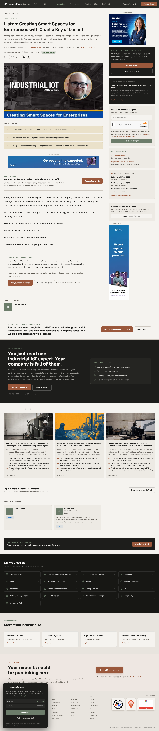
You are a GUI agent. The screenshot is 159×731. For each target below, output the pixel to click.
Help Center (55, 718)
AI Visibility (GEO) (88, 47)
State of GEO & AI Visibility (122, 162)
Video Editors (75, 702)
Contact (92, 702)
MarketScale (36, 47)
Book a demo (131, 65)
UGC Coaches (75, 709)
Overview (26, 4)
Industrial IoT (11, 18)
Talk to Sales (94, 705)
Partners (92, 712)
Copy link (16, 57)
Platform (37, 4)
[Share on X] (24, 57)
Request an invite (130, 4)
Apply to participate (131, 216)
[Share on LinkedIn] (28, 57)
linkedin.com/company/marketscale (34, 244)
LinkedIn (59, 526)
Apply (73, 715)
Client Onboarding (57, 715)
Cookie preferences (149, 727)
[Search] (109, 4)
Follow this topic (132, 141)
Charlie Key (69, 508)
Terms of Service (126, 727)
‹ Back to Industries (11, 14)
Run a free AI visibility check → (117, 329)
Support (92, 718)
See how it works (44, 283)
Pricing (88, 4)
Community (74, 4)
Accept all (25, 712)
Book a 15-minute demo (109, 670)
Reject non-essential (25, 718)
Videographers (75, 705)
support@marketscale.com (127, 136)
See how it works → (117, 100)
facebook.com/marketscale (31, 237)
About (103, 4)
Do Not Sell (137, 727)
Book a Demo (94, 715)
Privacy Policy (114, 727)
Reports (54, 705)
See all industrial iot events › (121, 195)
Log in (115, 4)
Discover (47, 4)
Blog (96, 4)
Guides (73, 712)
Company (10, 517)
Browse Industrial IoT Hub (141, 490)
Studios (54, 709)
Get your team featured (20, 283)
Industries (61, 4)
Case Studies (56, 702)
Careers (92, 709)
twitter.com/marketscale (26, 230)
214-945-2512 (135, 677)
